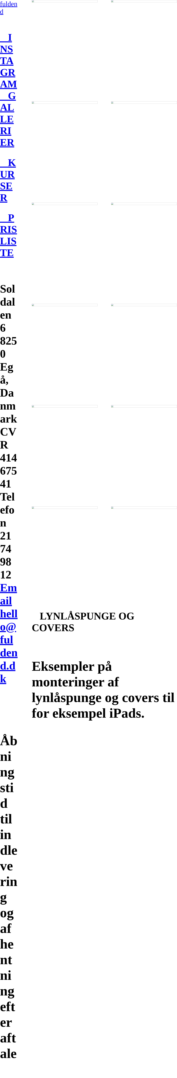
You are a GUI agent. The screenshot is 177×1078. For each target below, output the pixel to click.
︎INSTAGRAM (8, 61)
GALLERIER (8, 119)
